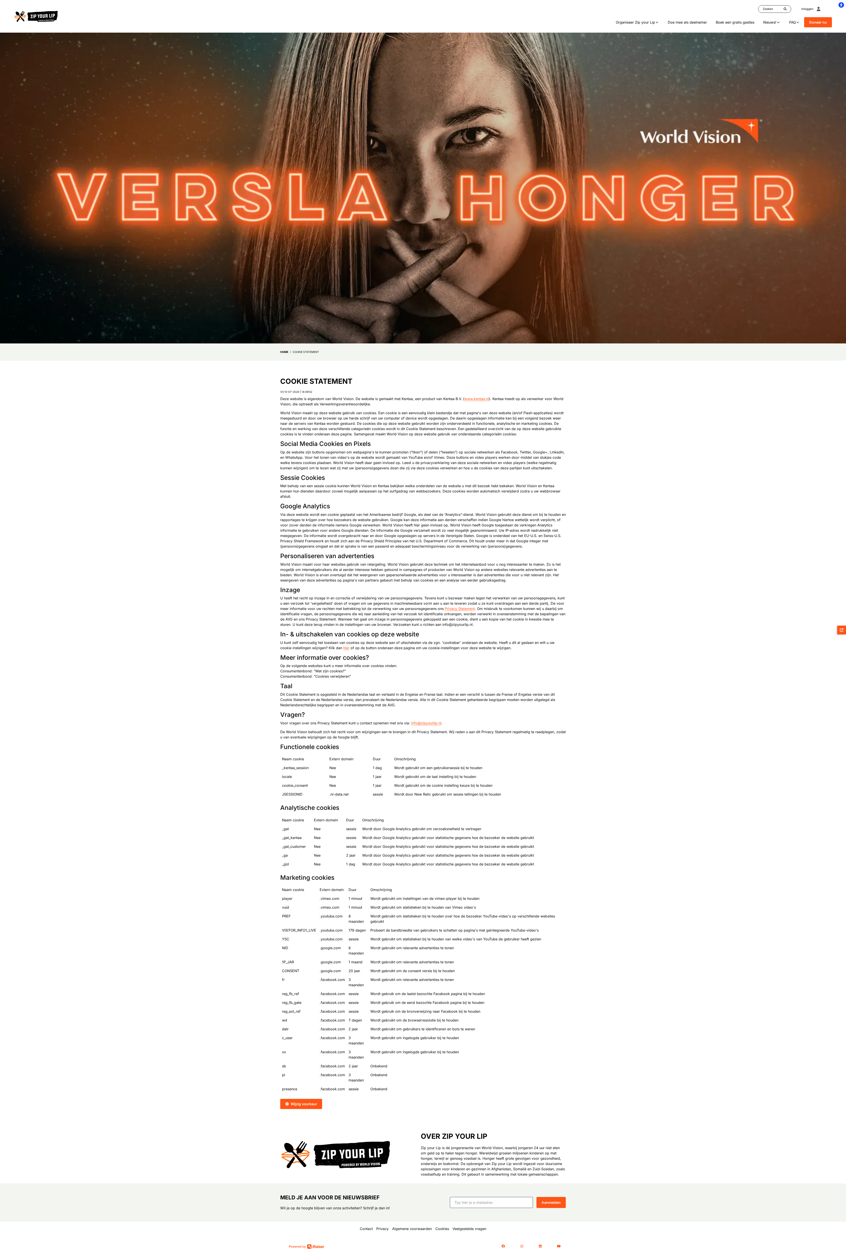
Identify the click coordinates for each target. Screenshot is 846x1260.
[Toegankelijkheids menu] (841, 4)
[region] (423, 778)
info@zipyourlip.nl (426, 723)
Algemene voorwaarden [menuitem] (412, 1228)
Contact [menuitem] (366, 1228)
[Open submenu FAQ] (798, 22)
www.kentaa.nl (476, 399)
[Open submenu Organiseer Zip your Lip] (657, 22)
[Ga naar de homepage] (36, 16)
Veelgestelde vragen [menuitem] (469, 1228)
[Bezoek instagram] (522, 1246)
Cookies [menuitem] (442, 1228)
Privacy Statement (460, 608)
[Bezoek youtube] (559, 1246)
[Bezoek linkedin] (540, 1246)
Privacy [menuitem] (382, 1228)
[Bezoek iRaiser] (306, 1246)
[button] (491, 1202)
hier (346, 648)
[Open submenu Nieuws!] (778, 22)
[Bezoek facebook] (503, 1246)
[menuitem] (637, 22)
